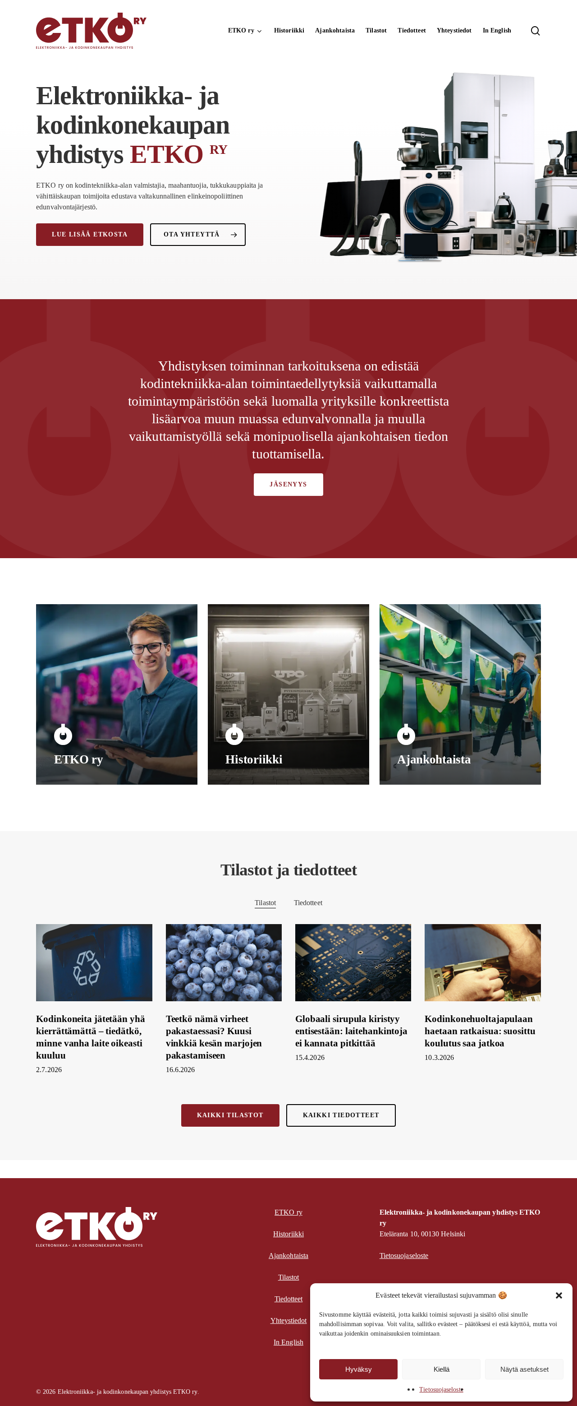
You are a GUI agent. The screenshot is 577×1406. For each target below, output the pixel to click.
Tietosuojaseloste (441, 1389)
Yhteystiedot (288, 1320)
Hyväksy (358, 1369)
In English (288, 1342)
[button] (558, 1295)
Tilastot (265, 902)
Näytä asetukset (524, 1369)
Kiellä (441, 1369)
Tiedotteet (308, 902)
